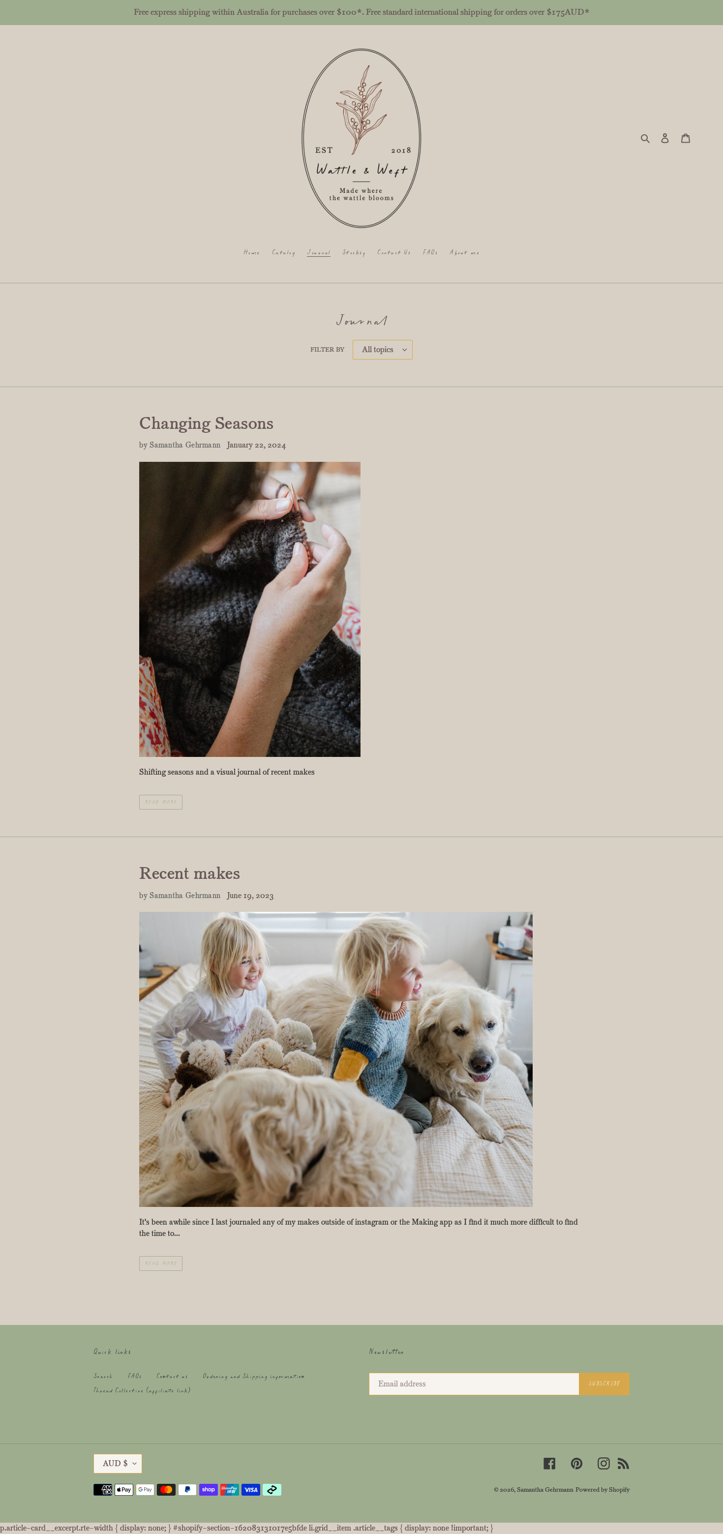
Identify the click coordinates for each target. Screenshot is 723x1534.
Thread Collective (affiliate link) (142, 1390)
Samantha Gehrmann (545, 1489)
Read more (161, 802)
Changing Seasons (206, 423)
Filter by (327, 349)
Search (103, 1376)
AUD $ (115, 1463)
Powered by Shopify (602, 1489)
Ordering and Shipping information (253, 1376)
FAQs (134, 1376)
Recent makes (189, 873)
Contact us (172, 1376)
